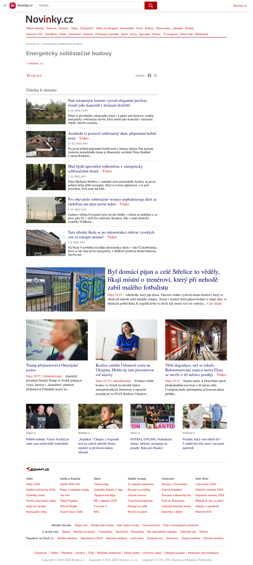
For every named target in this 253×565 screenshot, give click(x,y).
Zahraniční (86, 28)
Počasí (156, 34)
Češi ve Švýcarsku (173, 500)
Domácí (64, 28)
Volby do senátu (36, 506)
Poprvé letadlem (172, 489)
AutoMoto (51, 34)
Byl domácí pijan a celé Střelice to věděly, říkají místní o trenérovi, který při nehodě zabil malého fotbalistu (164, 279)
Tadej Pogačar (69, 500)
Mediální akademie (109, 552)
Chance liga (101, 484)
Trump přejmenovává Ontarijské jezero (52, 367)
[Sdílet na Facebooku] (149, 76)
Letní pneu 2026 (205, 484)
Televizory (172, 538)
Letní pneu (137, 538)
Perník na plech (137, 511)
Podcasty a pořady (107, 34)
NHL (96, 511)
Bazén (66, 531)
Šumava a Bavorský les (176, 495)
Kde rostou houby (128, 525)
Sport (124, 34)
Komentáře (127, 28)
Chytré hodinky (190, 538)
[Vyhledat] (150, 5)
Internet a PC (34, 34)
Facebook (40, 552)
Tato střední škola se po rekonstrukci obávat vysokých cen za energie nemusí (111, 234)
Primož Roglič (68, 506)
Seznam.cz (240, 5)
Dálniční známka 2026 (209, 489)
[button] (46, 111)
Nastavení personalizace (203, 552)
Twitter (54, 552)
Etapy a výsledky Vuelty (74, 489)
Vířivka (203, 531)
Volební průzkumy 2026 (41, 489)
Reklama (67, 552)
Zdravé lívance (137, 495)
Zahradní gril (188, 531)
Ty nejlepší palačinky (141, 484)
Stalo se (51, 28)
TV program (170, 34)
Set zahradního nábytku (162, 531)
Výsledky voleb (35, 495)
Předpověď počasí (102, 525)
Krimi (139, 28)
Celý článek (214, 303)
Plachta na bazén (84, 531)
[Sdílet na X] (155, 76)
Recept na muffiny (139, 489)
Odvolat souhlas (175, 552)
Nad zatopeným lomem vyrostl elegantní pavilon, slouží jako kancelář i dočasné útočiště (107, 103)
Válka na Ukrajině (107, 28)
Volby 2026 (33, 484)
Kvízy (133, 34)
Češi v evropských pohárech (180, 525)
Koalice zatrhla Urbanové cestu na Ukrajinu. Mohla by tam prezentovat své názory (125, 369)
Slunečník (122, 531)
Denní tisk (186, 34)
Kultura (149, 28)
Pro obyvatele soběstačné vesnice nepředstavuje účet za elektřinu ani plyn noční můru (112, 201)
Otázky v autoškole (207, 506)
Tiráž (91, 552)
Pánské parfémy (213, 538)
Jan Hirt (65, 495)
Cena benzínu (151, 525)
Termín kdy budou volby (41, 500)
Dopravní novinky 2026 (209, 495)
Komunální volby (36, 511)
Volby (74, 28)
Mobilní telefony (67, 538)
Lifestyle (178, 28)
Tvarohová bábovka (140, 500)
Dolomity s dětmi (172, 511)
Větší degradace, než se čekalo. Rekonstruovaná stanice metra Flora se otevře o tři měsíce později (194, 369)
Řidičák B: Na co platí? (209, 500)
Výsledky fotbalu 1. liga (108, 489)
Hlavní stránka (35, 28)
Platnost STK (203, 511)
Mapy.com (81, 525)
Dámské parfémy (116, 538)
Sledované (201, 34)
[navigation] (5, 5)
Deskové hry (155, 538)
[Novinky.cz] (50, 20)
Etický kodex (132, 552)
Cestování (74, 34)
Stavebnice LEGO (91, 538)
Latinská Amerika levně (176, 506)
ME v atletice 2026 (105, 500)
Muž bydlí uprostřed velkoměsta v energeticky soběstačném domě (105, 169)
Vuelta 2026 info (70, 484)
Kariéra (80, 552)
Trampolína (105, 531)
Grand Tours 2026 (71, 511)
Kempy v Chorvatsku (175, 484)
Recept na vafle (137, 506)
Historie (88, 34)
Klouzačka (137, 531)
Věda (62, 34)
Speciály (144, 34)
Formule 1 (100, 506)
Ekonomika (163, 28)
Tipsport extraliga (104, 495)
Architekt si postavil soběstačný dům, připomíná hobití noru (112, 136)
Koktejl (189, 28)
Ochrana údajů (152, 552)
